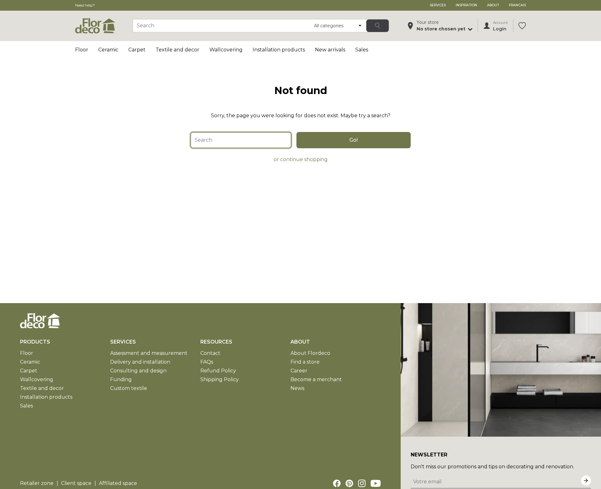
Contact (210, 353)
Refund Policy (218, 371)
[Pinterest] (349, 483)
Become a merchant (316, 379)
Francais (517, 5)
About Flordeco (310, 353)
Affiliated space (118, 483)
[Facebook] (337, 483)
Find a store (305, 362)
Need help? (85, 5)
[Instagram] (362, 483)
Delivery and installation (140, 362)
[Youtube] (376, 483)
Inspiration (466, 5)
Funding (121, 379)
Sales (361, 50)
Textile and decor (177, 50)
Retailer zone (37, 483)
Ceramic (108, 50)
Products (35, 342)
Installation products (279, 50)
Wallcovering (226, 50)
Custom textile (128, 388)
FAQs (206, 362)
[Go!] (377, 25)
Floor (81, 50)
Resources (216, 342)
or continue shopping (301, 159)
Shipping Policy (219, 379)
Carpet (137, 50)
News (297, 388)
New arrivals (330, 50)
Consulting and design (138, 371)
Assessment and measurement (148, 353)
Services (438, 5)
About (493, 5)
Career (298, 371)
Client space (76, 483)
